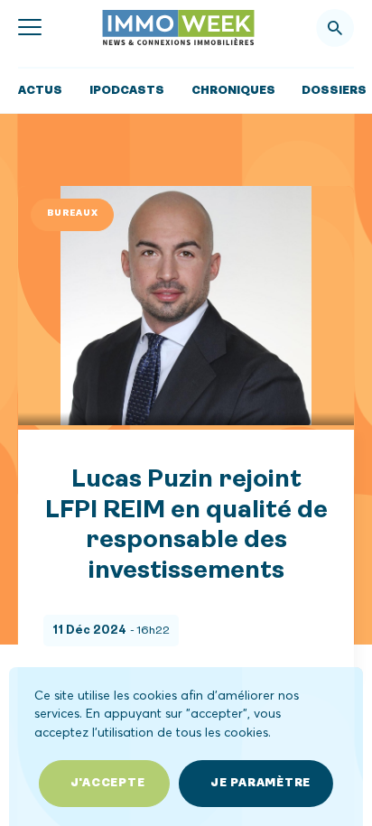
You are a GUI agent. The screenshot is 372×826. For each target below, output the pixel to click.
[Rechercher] (335, 28)
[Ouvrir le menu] (30, 28)
